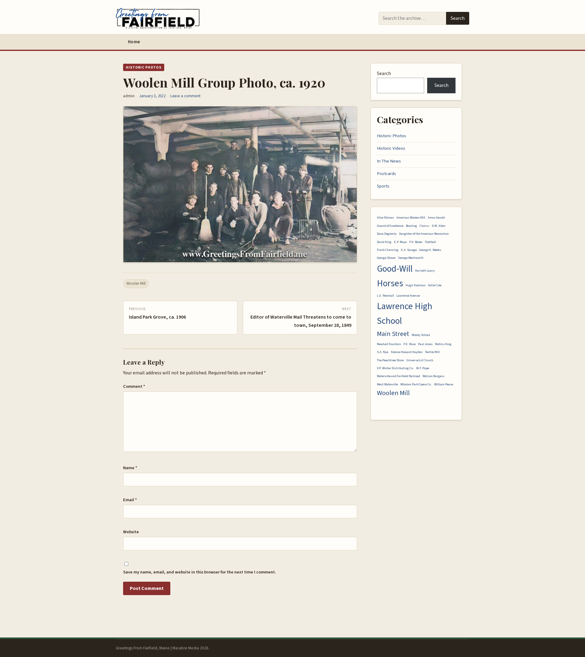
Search (458, 18)
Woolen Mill (136, 283)
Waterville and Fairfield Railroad (398, 376)
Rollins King (443, 344)
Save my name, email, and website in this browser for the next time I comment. (199, 572)
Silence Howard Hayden (407, 352)
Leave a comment (185, 96)
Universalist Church (419, 360)
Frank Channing (388, 250)
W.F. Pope (422, 368)
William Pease (443, 384)
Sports (383, 186)
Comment (134, 386)
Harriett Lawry (425, 270)
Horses (390, 283)
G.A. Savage (409, 250)
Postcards (386, 173)
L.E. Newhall (385, 295)
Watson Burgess (434, 376)
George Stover (386, 257)
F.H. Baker (416, 242)
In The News (389, 161)
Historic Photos (143, 67)
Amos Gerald (436, 217)
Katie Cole (434, 285)
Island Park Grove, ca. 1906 (157, 317)
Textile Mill (432, 352)
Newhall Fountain (389, 344)
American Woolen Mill (410, 217)
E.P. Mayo (400, 242)
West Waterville (387, 384)
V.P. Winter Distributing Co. (395, 368)
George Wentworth (411, 257)
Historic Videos (391, 148)
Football (430, 242)
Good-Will (395, 268)
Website (131, 532)
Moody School (421, 335)
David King (384, 242)
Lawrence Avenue (408, 295)
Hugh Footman (416, 285)
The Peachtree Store (390, 360)
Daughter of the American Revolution (424, 233)
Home (134, 42)
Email (130, 500)
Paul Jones (425, 344)
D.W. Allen (438, 225)
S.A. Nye (382, 352)
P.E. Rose (409, 344)
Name (130, 468)
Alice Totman (385, 217)
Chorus (424, 225)
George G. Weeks (430, 250)
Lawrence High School (404, 313)
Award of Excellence (390, 225)
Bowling (411, 225)
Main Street (393, 334)
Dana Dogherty (387, 233)
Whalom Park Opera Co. (416, 384)
